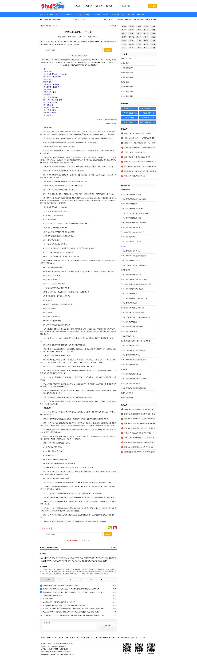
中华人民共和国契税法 (128, 336)
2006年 (138, 33)
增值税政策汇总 (129, 108)
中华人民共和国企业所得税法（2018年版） (138, 433)
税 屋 (64, 37)
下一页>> (87, 540)
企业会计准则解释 (127, 72)
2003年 (153, 30)
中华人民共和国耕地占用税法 (130, 345)
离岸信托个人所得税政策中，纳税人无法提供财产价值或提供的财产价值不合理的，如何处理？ (71, 589)
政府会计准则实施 (127, 96)
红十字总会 (106, 637)
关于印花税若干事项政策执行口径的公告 (134, 298)
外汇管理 (99, 637)
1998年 (153, 26)
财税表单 (131, 15)
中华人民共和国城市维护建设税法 (132, 289)
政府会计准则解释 (127, 91)
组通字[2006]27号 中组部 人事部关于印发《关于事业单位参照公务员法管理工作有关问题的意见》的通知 (74, 561)
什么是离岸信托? (48, 599)
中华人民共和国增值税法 (129, 204)
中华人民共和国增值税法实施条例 (132, 208)
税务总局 (60, 637)
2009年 (124, 37)
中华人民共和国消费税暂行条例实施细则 (134, 223)
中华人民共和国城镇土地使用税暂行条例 (134, 279)
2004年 (124, 33)
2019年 (131, 44)
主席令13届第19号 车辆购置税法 (134, 152)
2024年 (131, 48)
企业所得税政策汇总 (147, 108)
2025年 (138, 48)
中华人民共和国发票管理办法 (130, 383)
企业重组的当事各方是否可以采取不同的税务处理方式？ (59, 602)
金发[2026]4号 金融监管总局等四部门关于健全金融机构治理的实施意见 (64, 605)
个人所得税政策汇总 (129, 113)
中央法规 (49, 15)
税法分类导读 (129, 118)
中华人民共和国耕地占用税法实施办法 (133, 350)
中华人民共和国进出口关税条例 (131, 241)
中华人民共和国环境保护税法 (130, 355)
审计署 (93, 637)
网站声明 (56, 643)
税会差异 (115, 15)
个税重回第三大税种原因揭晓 (51, 19)
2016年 (146, 40)
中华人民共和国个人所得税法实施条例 (133, 265)
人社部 (67, 637)
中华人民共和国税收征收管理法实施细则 (134, 378)
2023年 (124, 48)
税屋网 (43, 643)
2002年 (146, 30)
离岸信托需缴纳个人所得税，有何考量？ (146, 19)
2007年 (146, 33)
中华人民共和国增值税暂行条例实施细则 (134, 199)
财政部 (49, 637)
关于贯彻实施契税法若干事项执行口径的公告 (135, 341)
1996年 (138, 26)
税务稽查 (96, 15)
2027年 (153, 48)
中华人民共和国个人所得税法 (130, 260)
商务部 (54, 637)
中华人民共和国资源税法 (129, 303)
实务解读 (68, 15)
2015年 (138, 40)
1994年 (124, 26)
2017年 (153, 40)
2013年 (124, 40)
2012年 (153, 37)
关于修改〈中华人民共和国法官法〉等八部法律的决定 (82, 62)
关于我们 (49, 643)
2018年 (55, 26)
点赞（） (47, 528)
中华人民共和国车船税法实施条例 (132, 327)
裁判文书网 (133, 637)
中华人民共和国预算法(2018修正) (134, 176)
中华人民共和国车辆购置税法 (130, 227)
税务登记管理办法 (127, 393)
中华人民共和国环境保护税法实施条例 (133, 360)
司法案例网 (142, 637)
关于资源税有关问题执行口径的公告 (132, 308)
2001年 (138, 30)
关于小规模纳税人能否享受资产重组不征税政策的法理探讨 (60, 585)
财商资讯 (140, 15)
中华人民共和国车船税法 (129, 322)
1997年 (146, 26)
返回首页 (113, 26)
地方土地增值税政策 (147, 122)
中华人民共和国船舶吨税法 (129, 364)
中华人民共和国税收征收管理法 (131, 374)
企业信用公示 (125, 637)
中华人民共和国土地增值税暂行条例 (132, 312)
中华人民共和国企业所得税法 (130, 251)
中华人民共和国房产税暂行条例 (131, 275)
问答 (123, 15)
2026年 (146, 48)
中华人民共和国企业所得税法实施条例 (133, 256)
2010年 (138, 37)
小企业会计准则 (126, 58)
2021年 (146, 44)
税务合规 (87, 15)
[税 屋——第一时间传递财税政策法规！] (52, 9)
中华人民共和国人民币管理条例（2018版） (138, 133)
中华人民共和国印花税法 (129, 293)
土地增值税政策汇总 (129, 122)
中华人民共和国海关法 (128, 237)
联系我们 (63, 643)
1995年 (131, 26)
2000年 (131, 30)
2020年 (138, 44)
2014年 (131, 40)
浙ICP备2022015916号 (67, 654)
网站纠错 (70, 643)
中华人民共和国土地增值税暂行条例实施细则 (135, 317)
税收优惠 (77, 15)
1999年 (124, 30)
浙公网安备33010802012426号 (50, 654)
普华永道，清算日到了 (80, 19)
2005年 (131, 33)
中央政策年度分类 (147, 113)
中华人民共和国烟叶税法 (129, 331)
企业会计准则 (125, 63)
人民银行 (86, 637)
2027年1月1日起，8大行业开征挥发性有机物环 (117, 19)
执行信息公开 (115, 637)
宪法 (105, 134)
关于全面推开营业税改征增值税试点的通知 (134, 213)
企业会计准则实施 (127, 77)
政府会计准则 (125, 82)
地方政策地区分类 (147, 118)
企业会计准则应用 (127, 68)
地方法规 (59, 15)
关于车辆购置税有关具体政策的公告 (132, 232)
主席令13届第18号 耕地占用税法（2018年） (138, 157)
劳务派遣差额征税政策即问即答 (52, 595)
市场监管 (72, 637)
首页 (41, 15)
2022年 (153, 44)
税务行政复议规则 (127, 397)
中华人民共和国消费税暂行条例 (131, 218)
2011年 (146, 37)
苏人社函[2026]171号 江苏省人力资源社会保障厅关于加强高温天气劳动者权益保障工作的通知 (71, 612)
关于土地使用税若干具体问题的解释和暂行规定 (136, 284)
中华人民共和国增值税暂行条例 (131, 194)
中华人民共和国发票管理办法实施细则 (133, 388)
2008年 (153, 33)
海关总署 (79, 637)
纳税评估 (106, 15)
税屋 (42, 26)
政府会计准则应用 (127, 87)
